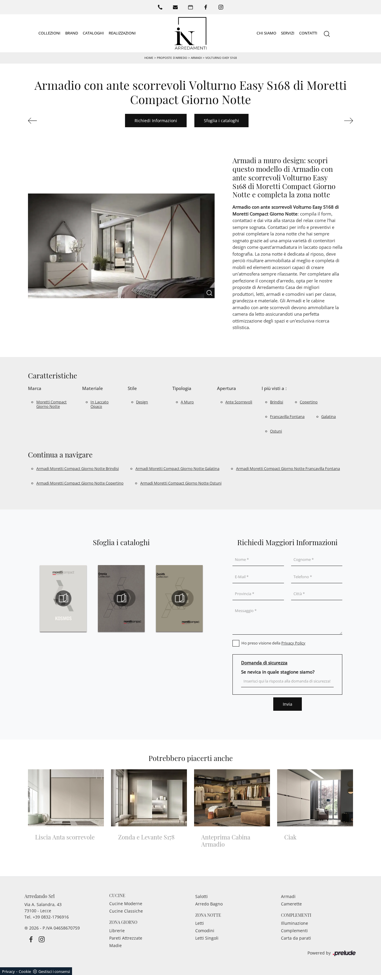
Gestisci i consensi (54, 971)
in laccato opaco (99, 404)
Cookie (25, 971)
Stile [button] (132, 388)
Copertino (309, 402)
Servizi (287, 33)
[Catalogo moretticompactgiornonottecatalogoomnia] (121, 598)
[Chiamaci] (160, 7)
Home (148, 58)
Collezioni (49, 33)
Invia (287, 704)
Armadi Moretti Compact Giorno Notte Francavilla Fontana (288, 468)
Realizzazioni (122, 33)
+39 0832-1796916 (51, 917)
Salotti (201, 896)
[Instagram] (221, 7)
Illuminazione (294, 923)
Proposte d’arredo (172, 58)
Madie (115, 945)
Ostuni (276, 431)
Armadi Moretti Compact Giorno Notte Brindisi (77, 468)
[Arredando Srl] (190, 33)
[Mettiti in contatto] (175, 7)
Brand (71, 33)
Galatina (328, 416)
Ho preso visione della (273, 643)
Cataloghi (93, 33)
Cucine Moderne (125, 903)
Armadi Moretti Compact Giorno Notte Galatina (177, 468)
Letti (199, 923)
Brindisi (276, 402)
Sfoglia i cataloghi (221, 120)
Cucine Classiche (126, 911)
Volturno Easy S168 (221, 58)
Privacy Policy (293, 643)
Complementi (294, 930)
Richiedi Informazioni (156, 120)
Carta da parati (296, 938)
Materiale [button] (92, 388)
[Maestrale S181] (329, 120)
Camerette (291, 904)
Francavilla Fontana (287, 416)
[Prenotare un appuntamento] (190, 7)
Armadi (196, 58)
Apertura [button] (226, 388)
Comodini (204, 930)
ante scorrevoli (238, 402)
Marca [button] (34, 388)
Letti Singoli (206, 938)
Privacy (8, 971)
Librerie (117, 930)
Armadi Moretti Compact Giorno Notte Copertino (80, 483)
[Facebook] (206, 7)
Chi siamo (266, 33)
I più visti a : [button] (274, 388)
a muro (187, 402)
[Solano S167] (52, 120)
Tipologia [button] (181, 388)
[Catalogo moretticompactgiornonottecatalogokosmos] (63, 598)
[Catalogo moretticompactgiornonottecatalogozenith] (179, 598)
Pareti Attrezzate (125, 938)
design (142, 402)
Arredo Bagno (209, 904)
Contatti (308, 33)
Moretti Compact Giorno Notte (51, 404)
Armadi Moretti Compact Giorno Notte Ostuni (180, 483)
